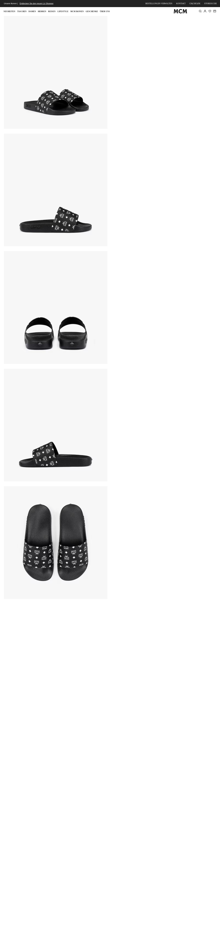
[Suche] (200, 11)
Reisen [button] (52, 11)
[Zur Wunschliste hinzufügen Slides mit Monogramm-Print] (195, 19)
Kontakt (181, 3)
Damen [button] (32, 11)
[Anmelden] (205, 11)
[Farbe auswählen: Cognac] (147, 43)
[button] (55, 72)
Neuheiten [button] (9, 11)
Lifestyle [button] (62, 11)
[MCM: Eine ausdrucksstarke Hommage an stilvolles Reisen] (180, 12)
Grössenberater (136, 59)
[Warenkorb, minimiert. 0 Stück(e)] (214, 11)
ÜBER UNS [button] (105, 11)
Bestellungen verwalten (158, 3)
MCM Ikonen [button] (77, 11)
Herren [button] (42, 11)
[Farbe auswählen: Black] (136, 44)
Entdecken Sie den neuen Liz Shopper (36, 3)
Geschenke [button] (92, 11)
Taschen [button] (22, 11)
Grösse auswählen (163, 66)
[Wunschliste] (209, 11)
